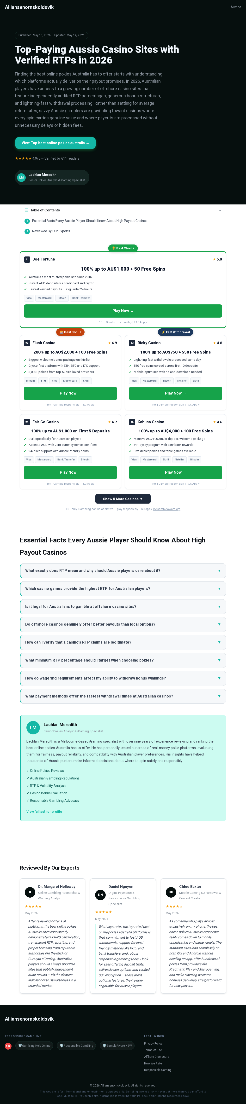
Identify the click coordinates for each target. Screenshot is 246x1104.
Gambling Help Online (34, 1045)
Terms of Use (153, 1050)
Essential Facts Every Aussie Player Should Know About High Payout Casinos (87, 221)
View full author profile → (46, 811)
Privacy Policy (153, 1043)
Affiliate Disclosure (156, 1056)
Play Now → (123, 310)
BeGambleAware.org (166, 509)
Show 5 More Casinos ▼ (123, 499)
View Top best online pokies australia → (55, 143)
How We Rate (153, 1063)
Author (236, 7)
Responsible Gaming (158, 1070)
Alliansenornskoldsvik (29, 7)
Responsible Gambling (76, 1045)
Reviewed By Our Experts (48, 231)
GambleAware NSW (117, 1045)
